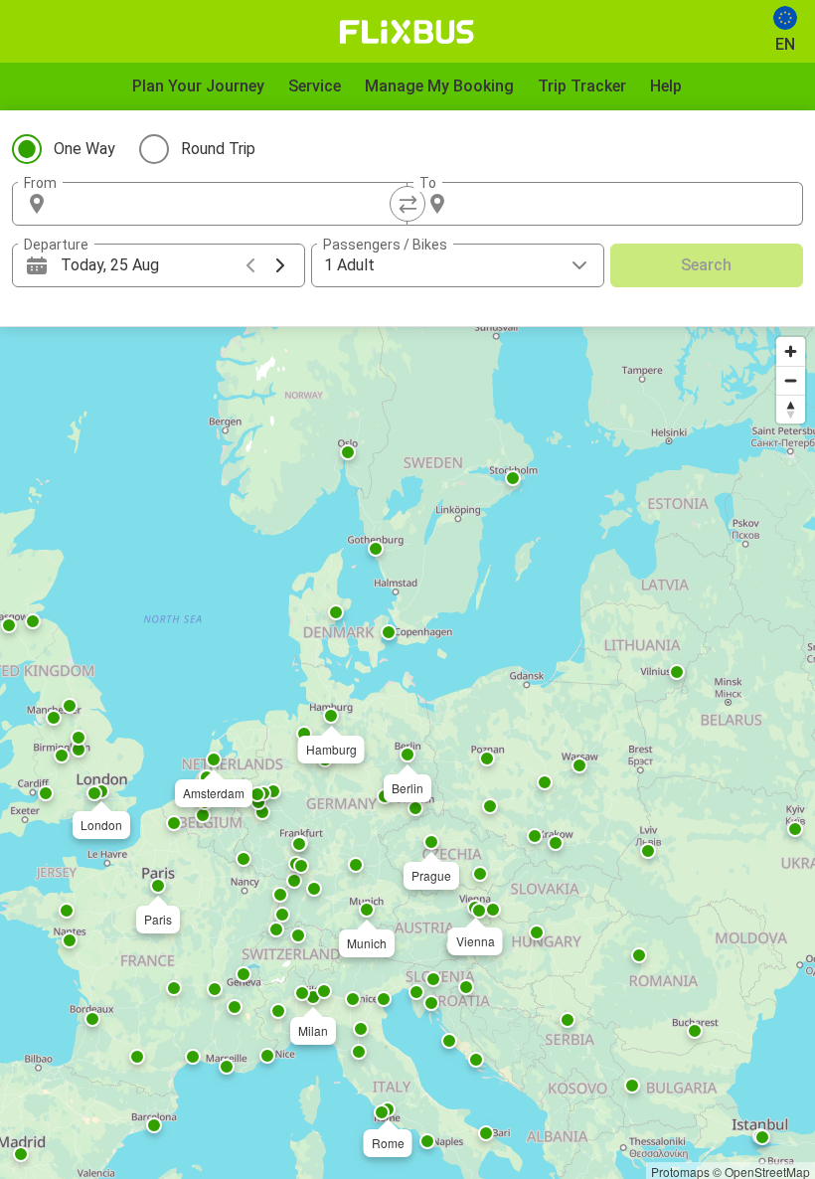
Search (706, 264)
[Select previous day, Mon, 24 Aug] (250, 265)
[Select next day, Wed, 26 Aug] (280, 265)
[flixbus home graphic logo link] (407, 32)
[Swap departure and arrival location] (407, 204)
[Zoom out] (790, 380)
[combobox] (228, 204)
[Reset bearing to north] (790, 409)
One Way (84, 148)
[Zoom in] (790, 351)
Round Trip (218, 148)
